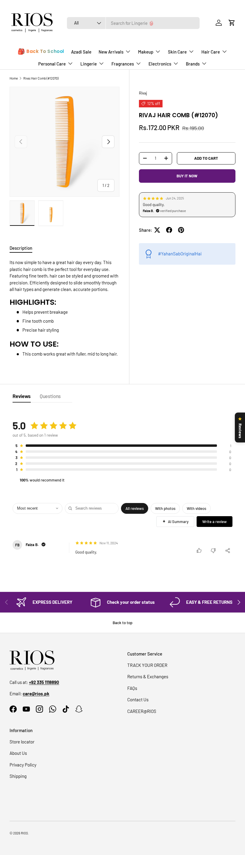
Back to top (122, 622)
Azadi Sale (81, 51)
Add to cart (206, 158)
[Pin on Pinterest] (181, 230)
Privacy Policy (23, 764)
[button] (231, 22)
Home (14, 78)
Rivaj (143, 93)
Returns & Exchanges (147, 676)
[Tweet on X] (157, 230)
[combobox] (133, 23)
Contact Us (137, 699)
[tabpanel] (65, 308)
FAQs (132, 688)
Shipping (18, 776)
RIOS (24, 833)
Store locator (22, 741)
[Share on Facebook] (169, 230)
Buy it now (187, 175)
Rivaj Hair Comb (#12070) (41, 78)
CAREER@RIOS (141, 711)
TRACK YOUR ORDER (147, 665)
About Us (18, 753)
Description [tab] (21, 248)
